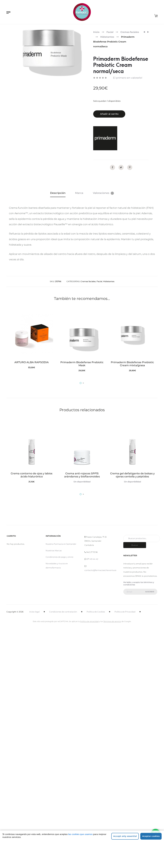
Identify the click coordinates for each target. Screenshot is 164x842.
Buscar (134, 545)
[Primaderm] (105, 138)
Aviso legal (34, 612)
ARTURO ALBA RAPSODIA (31, 362)
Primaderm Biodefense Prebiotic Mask (81, 364)
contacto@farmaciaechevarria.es (100, 570)
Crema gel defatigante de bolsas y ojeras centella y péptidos (132, 475)
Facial (110, 32)
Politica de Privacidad (125, 612)
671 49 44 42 (92, 559)
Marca (79, 192)
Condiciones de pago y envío (59, 557)
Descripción (58, 192)
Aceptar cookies (151, 836)
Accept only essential (125, 836)
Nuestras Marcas (54, 550)
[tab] (58, 193)
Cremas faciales (129, 32)
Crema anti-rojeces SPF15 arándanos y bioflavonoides (82, 475)
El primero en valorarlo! (127, 77)
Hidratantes (107, 36)
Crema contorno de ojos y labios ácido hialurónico (31, 475)
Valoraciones (103, 192)
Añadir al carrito (109, 113)
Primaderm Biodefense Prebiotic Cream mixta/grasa (132, 364)
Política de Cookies (96, 612)
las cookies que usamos (80, 834)
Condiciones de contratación (63, 612)
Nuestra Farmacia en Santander (61, 544)
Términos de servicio (112, 621)
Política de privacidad (89, 621)
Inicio (96, 32)
